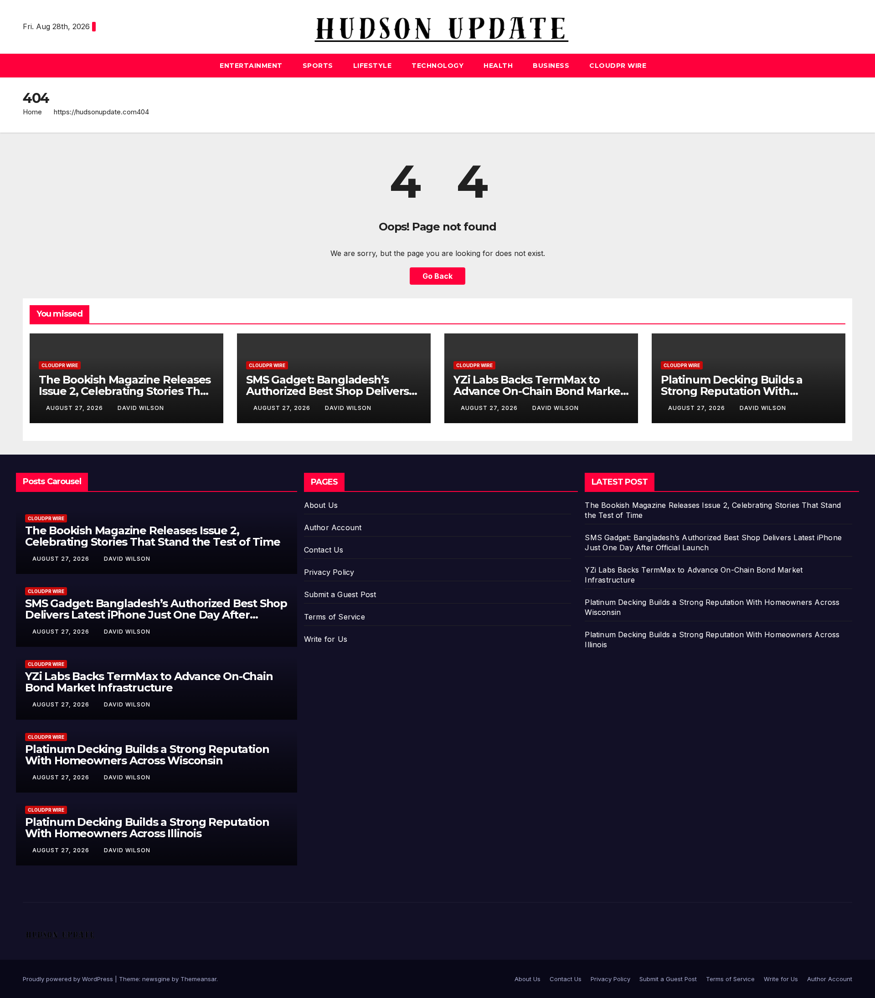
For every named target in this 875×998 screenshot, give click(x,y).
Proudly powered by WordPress (69, 979)
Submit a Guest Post (340, 594)
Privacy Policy (329, 572)
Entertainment (251, 65)
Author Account (333, 527)
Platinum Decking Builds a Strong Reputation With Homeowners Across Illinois (147, 827)
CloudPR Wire (617, 65)
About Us (321, 505)
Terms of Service (334, 616)
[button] (846, 65)
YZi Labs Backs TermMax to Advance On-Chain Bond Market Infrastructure (538, 391)
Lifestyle (372, 65)
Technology (437, 65)
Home (32, 111)
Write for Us (325, 639)
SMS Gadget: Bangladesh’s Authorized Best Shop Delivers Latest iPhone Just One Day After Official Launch (156, 615)
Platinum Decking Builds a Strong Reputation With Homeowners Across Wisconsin (745, 391)
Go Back (437, 276)
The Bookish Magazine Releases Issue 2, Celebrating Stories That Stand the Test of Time (125, 391)
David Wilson (141, 407)
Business (551, 65)
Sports (318, 65)
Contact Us (324, 549)
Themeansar (198, 979)
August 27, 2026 (75, 407)
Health (498, 65)
